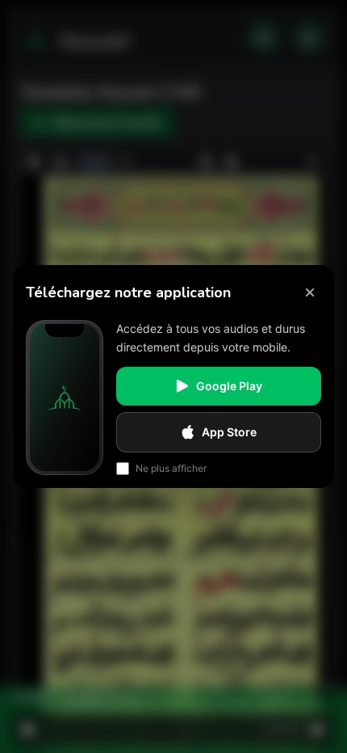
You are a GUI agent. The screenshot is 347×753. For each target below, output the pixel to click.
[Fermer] (310, 292)
